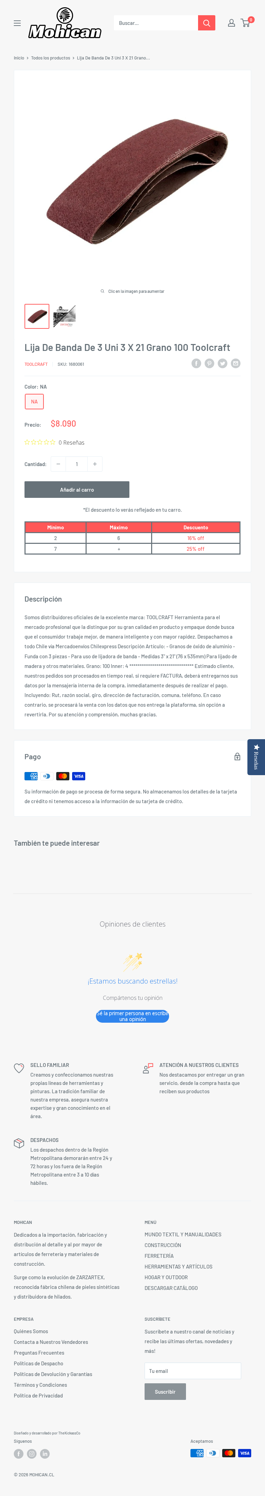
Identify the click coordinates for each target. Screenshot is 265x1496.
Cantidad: (35, 464)
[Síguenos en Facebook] (18, 1454)
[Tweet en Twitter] (222, 363)
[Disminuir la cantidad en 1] (58, 464)
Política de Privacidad (38, 1395)
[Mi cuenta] (231, 23)
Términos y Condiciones (40, 1385)
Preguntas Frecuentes (39, 1352)
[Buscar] (206, 22)
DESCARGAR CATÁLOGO (171, 1288)
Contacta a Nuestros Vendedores (51, 1342)
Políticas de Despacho (38, 1363)
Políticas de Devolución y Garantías (53, 1374)
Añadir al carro (77, 489)
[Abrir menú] (17, 23)
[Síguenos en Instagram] (32, 1454)
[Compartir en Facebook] (196, 363)
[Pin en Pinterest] (209, 363)
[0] (245, 23)
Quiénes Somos (31, 1331)
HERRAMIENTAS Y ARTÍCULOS (179, 1266)
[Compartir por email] (236, 363)
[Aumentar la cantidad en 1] (95, 464)
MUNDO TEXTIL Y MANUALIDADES (183, 1234)
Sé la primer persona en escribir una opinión (132, 1016)
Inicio (19, 58)
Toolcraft (36, 364)
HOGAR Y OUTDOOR (166, 1277)
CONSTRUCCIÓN (163, 1245)
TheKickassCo (69, 1433)
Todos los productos (50, 58)
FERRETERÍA (159, 1256)
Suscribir (165, 1391)
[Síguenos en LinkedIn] (45, 1454)
